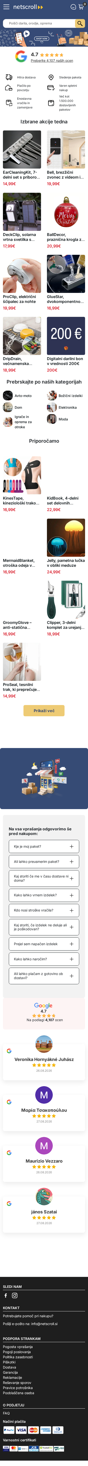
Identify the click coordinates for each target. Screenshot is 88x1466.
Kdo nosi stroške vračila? (33, 910)
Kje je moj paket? (27, 846)
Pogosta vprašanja (18, 1347)
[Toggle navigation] (6, 6)
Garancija (10, 1372)
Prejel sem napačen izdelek (36, 944)
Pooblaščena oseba (18, 1393)
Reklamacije (12, 1377)
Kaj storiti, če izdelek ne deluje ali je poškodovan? (40, 927)
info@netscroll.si (44, 1324)
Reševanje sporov (17, 1382)
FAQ (6, 1413)
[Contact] (73, 7)
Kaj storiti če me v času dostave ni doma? (41, 878)
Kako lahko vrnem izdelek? (35, 895)
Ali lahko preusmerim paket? (36, 861)
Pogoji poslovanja (17, 1352)
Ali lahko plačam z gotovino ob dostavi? (38, 976)
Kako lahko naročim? (30, 959)
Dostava (9, 1367)
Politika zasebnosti (18, 1357)
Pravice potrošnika (18, 1388)
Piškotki (9, 1362)
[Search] (80, 23)
